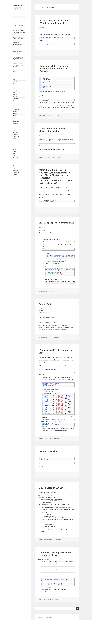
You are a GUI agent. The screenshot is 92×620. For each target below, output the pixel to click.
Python (14, 151)
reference (43, 317)
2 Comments (55, 291)
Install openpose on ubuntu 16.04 (56, 222)
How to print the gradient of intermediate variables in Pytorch (54, 68)
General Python (16, 136)
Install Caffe (45, 304)
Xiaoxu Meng (17, 5)
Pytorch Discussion (60, 91)
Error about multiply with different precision (53, 130)
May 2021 (15, 79)
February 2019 (16, 90)
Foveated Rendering (17, 134)
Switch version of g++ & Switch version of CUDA (19, 70)
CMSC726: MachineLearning (19, 123)
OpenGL (14, 147)
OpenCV (14, 145)
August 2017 (15, 111)
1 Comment (59, 157)
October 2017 (15, 107)
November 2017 (16, 105)
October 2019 (15, 83)
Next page (77, 608)
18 (61, 608)
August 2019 (15, 85)
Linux (14, 142)
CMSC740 (15, 126)
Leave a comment (55, 53)
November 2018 (16, 92)
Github (14, 138)
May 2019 (15, 88)
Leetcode (15, 140)
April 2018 (15, 96)
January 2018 (15, 102)
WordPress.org (16, 174)
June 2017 (15, 115)
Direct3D (15, 132)
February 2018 (16, 100)
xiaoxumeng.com (16, 65)
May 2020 (15, 81)
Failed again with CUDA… (52, 487)
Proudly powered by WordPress (45, 617)
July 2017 (15, 113)
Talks (14, 155)
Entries (15, 170)
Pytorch (14, 153)
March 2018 (15, 98)
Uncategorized (16, 157)
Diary (14, 130)
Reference (41, 374)
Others (14, 149)
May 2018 (15, 94)
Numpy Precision (48, 451)
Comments (16, 172)
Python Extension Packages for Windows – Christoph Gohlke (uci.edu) (56, 34)
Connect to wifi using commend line (56, 351)
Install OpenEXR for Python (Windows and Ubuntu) (54, 21)
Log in (14, 168)
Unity (14, 159)
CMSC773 (15, 128)
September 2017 (16, 109)
